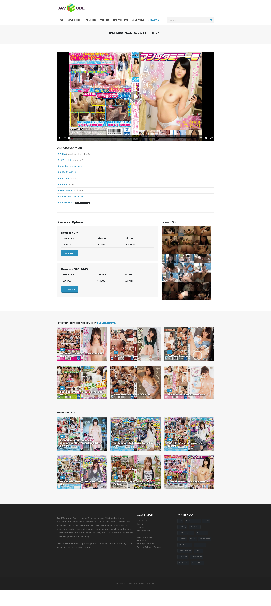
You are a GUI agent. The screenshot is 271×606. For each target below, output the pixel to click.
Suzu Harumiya (77, 166)
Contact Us (142, 520)
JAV (180, 521)
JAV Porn (182, 539)
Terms (140, 524)
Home (60, 20)
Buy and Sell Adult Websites (149, 547)
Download (70, 253)
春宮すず (73, 172)
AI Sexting (141, 540)
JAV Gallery (194, 527)
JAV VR (192, 539)
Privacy (140, 527)
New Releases (74, 20)
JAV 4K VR (183, 557)
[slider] (132, 138)
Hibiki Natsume (185, 545)
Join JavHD (153, 20)
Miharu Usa (199, 545)
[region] (135, 96)
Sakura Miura (197, 563)
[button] (206, 138)
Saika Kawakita (185, 551)
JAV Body (182, 527)
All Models (91, 20)
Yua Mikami (202, 533)
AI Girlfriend (138, 20)
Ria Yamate (183, 563)
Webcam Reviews (145, 537)
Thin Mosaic (78, 196)
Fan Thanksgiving (82, 203)
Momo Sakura (196, 557)
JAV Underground (186, 533)
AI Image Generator (146, 543)
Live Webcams (120, 20)
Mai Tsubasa (205, 539)
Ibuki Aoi (198, 551)
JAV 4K (206, 521)
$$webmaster (143, 530)
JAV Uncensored (192, 521)
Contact (104, 20)
